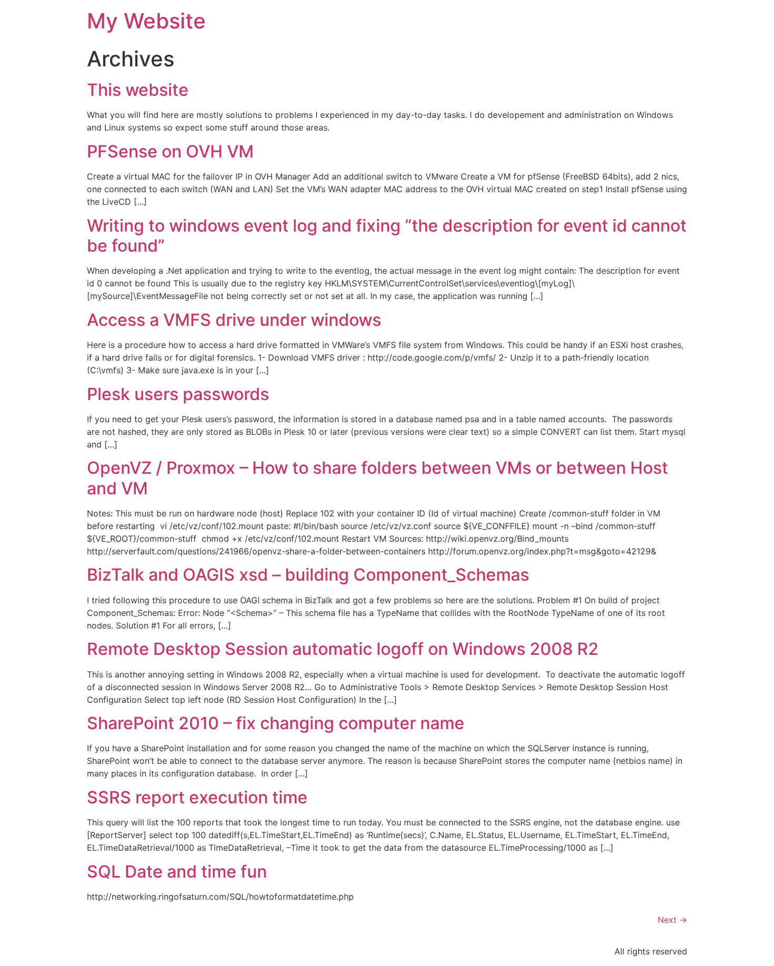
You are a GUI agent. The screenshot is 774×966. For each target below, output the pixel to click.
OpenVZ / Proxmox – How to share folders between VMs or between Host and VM (377, 477)
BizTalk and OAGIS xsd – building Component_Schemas (308, 574)
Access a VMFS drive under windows (234, 320)
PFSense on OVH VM (170, 151)
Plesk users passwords (178, 394)
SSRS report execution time (197, 797)
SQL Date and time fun (177, 871)
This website (137, 89)
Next (672, 919)
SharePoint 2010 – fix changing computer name (275, 723)
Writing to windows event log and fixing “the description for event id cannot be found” (387, 235)
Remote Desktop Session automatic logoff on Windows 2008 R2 (343, 649)
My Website (146, 21)
